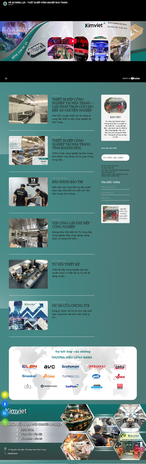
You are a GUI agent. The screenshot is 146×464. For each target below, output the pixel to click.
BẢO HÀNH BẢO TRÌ (67, 182)
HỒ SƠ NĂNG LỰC (59, 261)
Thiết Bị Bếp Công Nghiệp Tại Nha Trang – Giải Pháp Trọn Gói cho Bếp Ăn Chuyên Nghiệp (72, 105)
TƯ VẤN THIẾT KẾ (66, 264)
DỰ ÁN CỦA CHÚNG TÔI (70, 306)
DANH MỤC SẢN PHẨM (109, 148)
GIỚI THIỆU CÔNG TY (60, 178)
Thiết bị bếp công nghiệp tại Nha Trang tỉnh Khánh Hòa (71, 144)
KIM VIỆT (123, 209)
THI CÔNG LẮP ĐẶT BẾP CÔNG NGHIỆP (71, 225)
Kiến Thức (56, 96)
